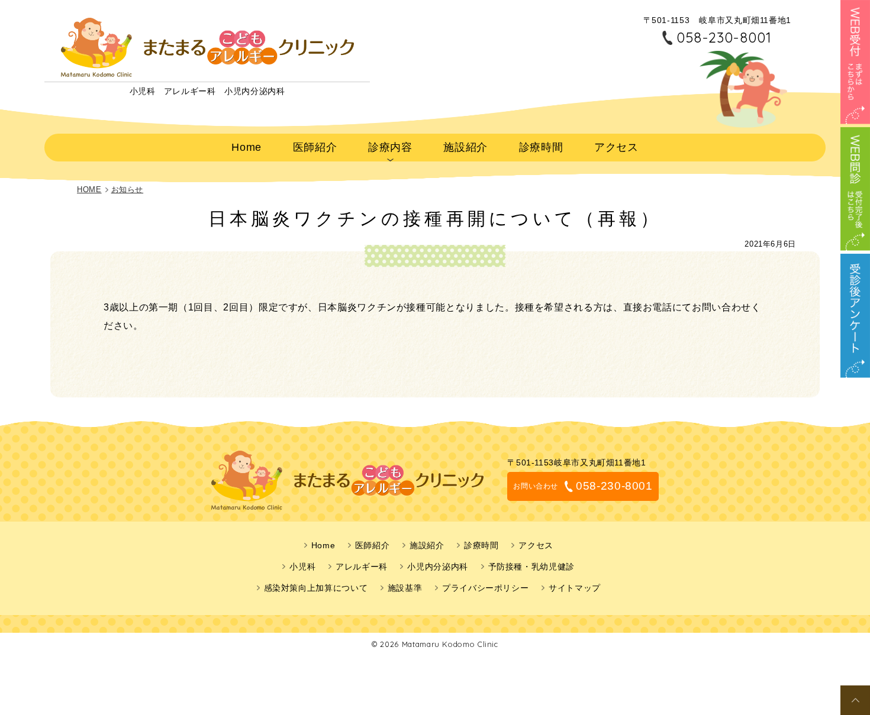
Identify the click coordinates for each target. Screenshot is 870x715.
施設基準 (405, 588)
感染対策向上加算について (316, 588)
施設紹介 (465, 147)
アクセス (616, 147)
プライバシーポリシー (485, 588)
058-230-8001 (724, 37)
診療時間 (541, 147)
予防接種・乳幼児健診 (531, 566)
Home (246, 147)
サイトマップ (575, 588)
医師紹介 (315, 147)
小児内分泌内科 (437, 566)
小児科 (302, 566)
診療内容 (390, 147)
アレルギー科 (362, 566)
